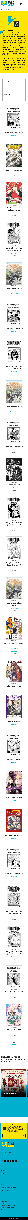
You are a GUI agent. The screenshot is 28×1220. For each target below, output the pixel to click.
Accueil (2, 9)
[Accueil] (7, 3)
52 (14, 1042)
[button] (8, 81)
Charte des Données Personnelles (9, 1205)
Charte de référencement (7, 1207)
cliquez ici (16, 1131)
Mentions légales (5, 1201)
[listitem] (2, 1161)
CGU (2, 1203)
